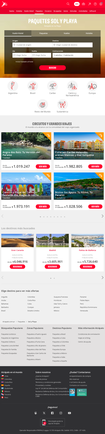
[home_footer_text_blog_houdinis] (35, 413)
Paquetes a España (59, 361)
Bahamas (4, 304)
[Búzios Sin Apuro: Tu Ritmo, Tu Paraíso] (79, 186)
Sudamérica (62, 111)
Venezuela (84, 310)
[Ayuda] (95, 3)
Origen (15, 41)
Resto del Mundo (43, 111)
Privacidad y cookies (43, 385)
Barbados (5, 307)
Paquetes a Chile (58, 345)
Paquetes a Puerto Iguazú (36, 334)
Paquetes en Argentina (10, 338)
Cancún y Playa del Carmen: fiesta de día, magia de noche (21, 194)
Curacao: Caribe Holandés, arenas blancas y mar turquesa (74, 154)
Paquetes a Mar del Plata (36, 349)
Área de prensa (41, 379)
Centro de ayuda (84, 342)
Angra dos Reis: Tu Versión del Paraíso (21, 154)
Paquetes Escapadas (9, 353)
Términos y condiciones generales (48, 382)
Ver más (43, 166)
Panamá (83, 297)
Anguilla (4, 297)
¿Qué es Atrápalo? (42, 376)
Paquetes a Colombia (60, 342)
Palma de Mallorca (87, 250)
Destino (55, 41)
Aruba (3, 300)
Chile (6, 376)
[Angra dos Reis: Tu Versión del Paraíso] (26, 146)
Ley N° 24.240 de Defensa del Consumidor (51, 388)
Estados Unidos (33, 310)
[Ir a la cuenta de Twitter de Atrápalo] (44, 413)
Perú (82, 304)
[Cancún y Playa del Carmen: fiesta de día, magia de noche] (26, 186)
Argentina (12, 93)
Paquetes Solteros (8, 342)
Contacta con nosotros (78, 385)
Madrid (52, 250)
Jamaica (57, 307)
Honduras (57, 300)
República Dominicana (88, 307)
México (56, 310)
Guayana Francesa (61, 297)
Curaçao (31, 307)
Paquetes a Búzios (34, 338)
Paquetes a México (59, 353)
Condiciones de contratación (89, 334)
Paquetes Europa (59, 349)
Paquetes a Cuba (58, 338)
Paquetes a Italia (58, 357)
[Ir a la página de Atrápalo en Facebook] (52, 413)
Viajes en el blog (84, 338)
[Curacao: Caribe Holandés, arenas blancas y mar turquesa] (79, 146)
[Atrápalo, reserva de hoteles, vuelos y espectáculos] (4, 4)
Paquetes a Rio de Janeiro (36, 345)
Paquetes (21, 321)
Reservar (17, 266)
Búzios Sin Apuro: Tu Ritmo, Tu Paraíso (74, 194)
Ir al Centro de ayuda (77, 382)
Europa (92, 93)
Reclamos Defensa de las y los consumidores (52, 391)
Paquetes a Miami (33, 359)
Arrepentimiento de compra (80, 376)
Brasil (32, 93)
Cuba (30, 304)
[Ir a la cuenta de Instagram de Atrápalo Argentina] (61, 413)
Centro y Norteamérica (72, 94)
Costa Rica (31, 300)
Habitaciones (57, 51)
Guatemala (8, 388)
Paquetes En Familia (9, 349)
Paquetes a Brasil (58, 334)
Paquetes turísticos (8, 334)
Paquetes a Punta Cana (36, 342)
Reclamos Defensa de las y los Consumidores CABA (52, 395)
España (7, 385)
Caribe (52, 93)
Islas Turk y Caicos (60, 304)
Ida (13, 51)
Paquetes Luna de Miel (10, 345)
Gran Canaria (17, 250)
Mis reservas (74, 379)
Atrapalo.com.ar (9, 321)
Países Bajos (84, 300)
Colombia (31, 297)
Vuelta (34, 51)
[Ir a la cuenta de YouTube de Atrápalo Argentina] (69, 413)
